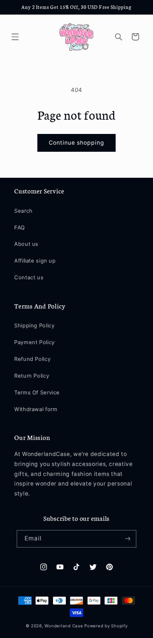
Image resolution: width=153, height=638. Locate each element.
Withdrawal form (35, 409)
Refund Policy (32, 359)
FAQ (19, 227)
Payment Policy (34, 342)
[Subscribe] (127, 539)
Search (23, 211)
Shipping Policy (34, 325)
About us (26, 244)
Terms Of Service (37, 392)
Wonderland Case (63, 625)
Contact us (28, 277)
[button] (15, 36)
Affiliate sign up (35, 261)
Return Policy (31, 376)
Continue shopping (77, 142)
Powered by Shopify (105, 625)
